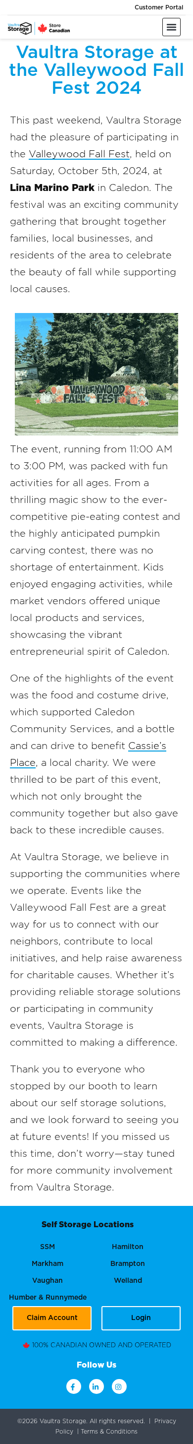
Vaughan (47, 1280)
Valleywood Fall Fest (79, 154)
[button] (171, 27)
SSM (47, 1247)
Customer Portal (159, 7)
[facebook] (73, 1386)
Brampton (127, 1263)
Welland (128, 1280)
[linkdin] (96, 1386)
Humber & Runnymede (48, 1297)
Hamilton (128, 1247)
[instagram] (119, 1386)
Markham (47, 1263)
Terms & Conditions (109, 1432)
